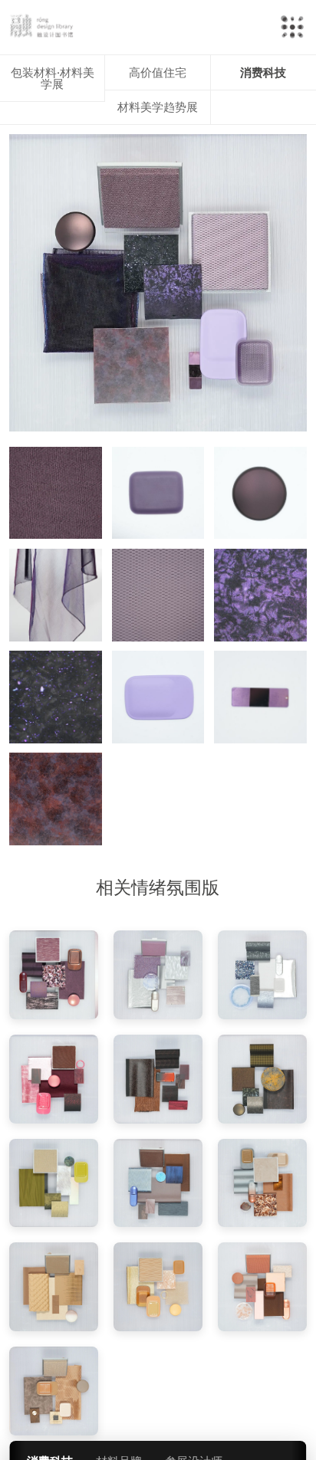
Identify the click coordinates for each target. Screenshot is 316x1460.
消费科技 (263, 72)
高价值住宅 (157, 72)
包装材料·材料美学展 (52, 78)
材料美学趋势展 (157, 107)
